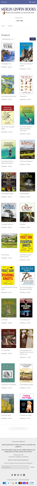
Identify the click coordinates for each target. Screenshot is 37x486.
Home (2, 26)
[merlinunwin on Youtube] (22, 20)
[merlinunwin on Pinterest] (21, 20)
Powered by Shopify (24, 479)
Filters (33, 39)
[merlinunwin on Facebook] (18, 20)
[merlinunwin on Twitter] (17, 20)
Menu (5, 2)
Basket (34, 2)
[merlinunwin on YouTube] (24, 475)
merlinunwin (14, 479)
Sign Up (32, 467)
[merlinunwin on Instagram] (19, 20)
